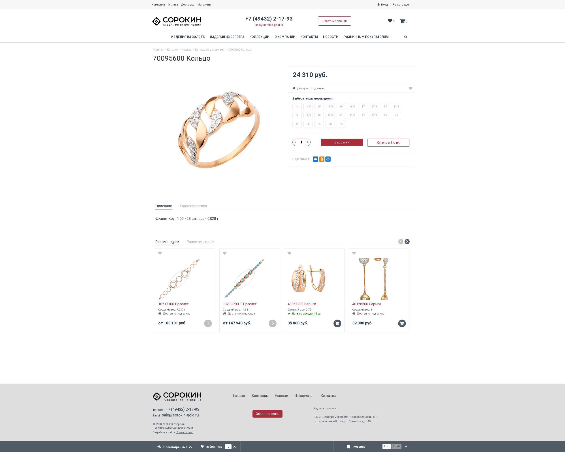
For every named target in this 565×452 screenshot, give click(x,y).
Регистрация (401, 4)
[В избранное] (160, 253)
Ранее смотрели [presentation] (200, 241)
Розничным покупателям (366, 37)
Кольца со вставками (209, 49)
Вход (384, 4)
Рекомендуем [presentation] (167, 241)
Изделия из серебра (227, 37)
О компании (285, 37)
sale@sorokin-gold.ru (269, 24)
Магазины (204, 4)
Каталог (172, 49)
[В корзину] (337, 323)
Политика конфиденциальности (173, 427)
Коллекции (259, 37)
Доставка (187, 4)
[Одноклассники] (321, 159)
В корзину (342, 142)
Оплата (173, 4)
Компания (158, 4)
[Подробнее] (208, 323)
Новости (330, 37)
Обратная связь (267, 414)
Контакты (309, 37)
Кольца (187, 49)
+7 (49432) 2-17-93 (269, 19)
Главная (158, 49)
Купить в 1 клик (388, 142)
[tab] (163, 206)
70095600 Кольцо (239, 49)
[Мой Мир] (328, 159)
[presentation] (174, 446)
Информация (304, 396)
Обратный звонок (334, 21)
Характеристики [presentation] (193, 206)
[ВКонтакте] (315, 159)
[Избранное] (410, 88)
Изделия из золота (188, 37)
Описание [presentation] (163, 206)
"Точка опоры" (184, 432)
